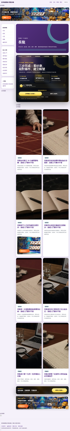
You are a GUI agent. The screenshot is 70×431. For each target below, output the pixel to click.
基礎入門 (5, 53)
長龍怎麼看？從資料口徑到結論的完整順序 (55, 375)
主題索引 (3, 426)
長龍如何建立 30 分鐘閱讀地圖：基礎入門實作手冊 (27, 161)
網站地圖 (20, 426)
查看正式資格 (59, 390)
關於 (61, 2)
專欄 (57, 2)
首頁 (4, 30)
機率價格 (5, 58)
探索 (51, 2)
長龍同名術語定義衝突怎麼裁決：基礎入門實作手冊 (55, 226)
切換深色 (66, 2)
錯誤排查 (5, 67)
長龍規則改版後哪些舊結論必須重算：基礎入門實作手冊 (55, 161)
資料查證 (5, 56)
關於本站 (15, 426)
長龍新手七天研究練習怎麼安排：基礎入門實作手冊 (28, 226)
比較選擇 (5, 70)
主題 (54, 2)
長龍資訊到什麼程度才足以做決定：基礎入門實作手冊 (55, 310)
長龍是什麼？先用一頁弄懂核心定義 (28, 375)
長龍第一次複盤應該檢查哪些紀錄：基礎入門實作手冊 (28, 310)
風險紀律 (5, 64)
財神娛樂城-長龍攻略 (7, 2)
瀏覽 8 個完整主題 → (23, 49)
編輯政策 (5, 42)
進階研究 (5, 73)
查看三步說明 (54, 93)
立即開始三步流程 (30, 93)
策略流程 (5, 61)
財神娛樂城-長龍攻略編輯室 (8, 85)
